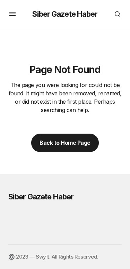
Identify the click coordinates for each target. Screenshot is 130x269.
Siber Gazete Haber (64, 13)
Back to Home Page (65, 142)
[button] (12, 14)
